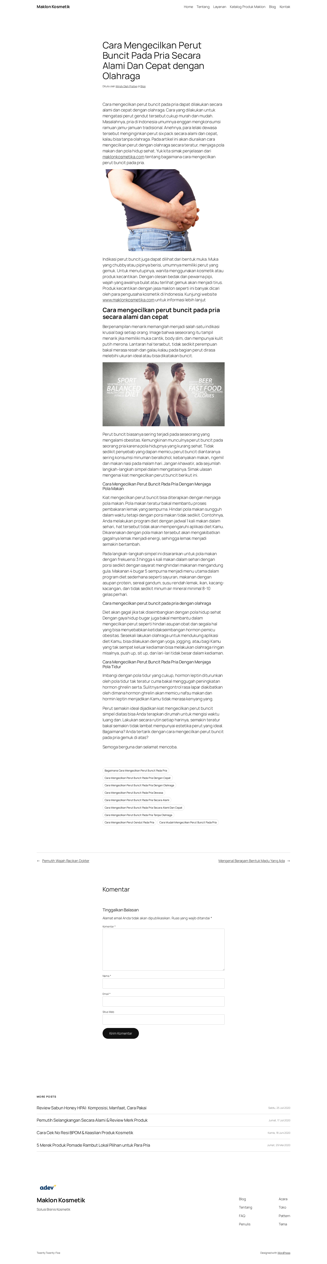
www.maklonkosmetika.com (129, 300)
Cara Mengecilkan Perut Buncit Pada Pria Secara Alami (137, 800)
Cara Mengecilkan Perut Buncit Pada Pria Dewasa (134, 792)
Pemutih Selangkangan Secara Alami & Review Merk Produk (92, 1120)
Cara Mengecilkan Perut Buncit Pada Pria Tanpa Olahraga (138, 815)
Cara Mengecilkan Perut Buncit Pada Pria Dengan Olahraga (139, 785)
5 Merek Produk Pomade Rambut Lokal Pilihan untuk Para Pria (93, 1145)
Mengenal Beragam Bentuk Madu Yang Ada (252, 860)
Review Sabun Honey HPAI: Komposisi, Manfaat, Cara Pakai (91, 1108)
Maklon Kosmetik (53, 6)
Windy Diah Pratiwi (126, 86)
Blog (143, 86)
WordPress (284, 1253)
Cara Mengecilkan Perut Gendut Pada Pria (129, 822)
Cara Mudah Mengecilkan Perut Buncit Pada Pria (188, 822)
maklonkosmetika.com (123, 157)
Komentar (109, 926)
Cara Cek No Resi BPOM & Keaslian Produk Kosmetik (85, 1132)
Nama (107, 976)
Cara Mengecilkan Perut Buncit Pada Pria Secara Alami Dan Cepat (144, 807)
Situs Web (108, 1012)
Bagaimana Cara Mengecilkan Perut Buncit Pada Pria (136, 770)
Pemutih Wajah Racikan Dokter (65, 860)
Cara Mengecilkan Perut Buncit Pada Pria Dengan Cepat (138, 778)
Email (107, 994)
